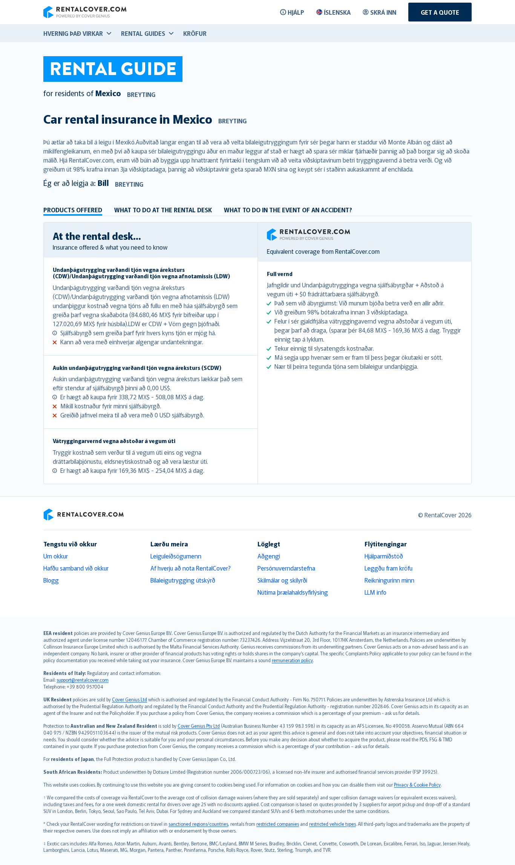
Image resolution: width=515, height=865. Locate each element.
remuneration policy (292, 660)
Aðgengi (269, 555)
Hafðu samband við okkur (76, 567)
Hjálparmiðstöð (384, 555)
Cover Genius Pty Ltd (199, 725)
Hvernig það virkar (73, 33)
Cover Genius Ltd (129, 699)
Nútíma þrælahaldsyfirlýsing (293, 592)
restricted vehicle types (332, 824)
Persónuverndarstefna (286, 567)
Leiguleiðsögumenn (175, 555)
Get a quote (440, 12)
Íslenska (337, 12)
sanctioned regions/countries (198, 824)
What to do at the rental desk (163, 209)
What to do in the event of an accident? (288, 209)
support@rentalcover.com (83, 679)
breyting (141, 94)
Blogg (51, 579)
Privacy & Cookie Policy (417, 784)
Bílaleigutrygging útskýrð (182, 579)
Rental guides (143, 33)
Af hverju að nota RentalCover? (190, 567)
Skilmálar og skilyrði (282, 579)
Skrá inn (383, 12)
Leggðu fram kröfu (388, 567)
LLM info (375, 592)
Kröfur (195, 33)
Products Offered (72, 209)
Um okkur (55, 555)
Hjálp (296, 12)
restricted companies (277, 824)
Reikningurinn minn (389, 579)
